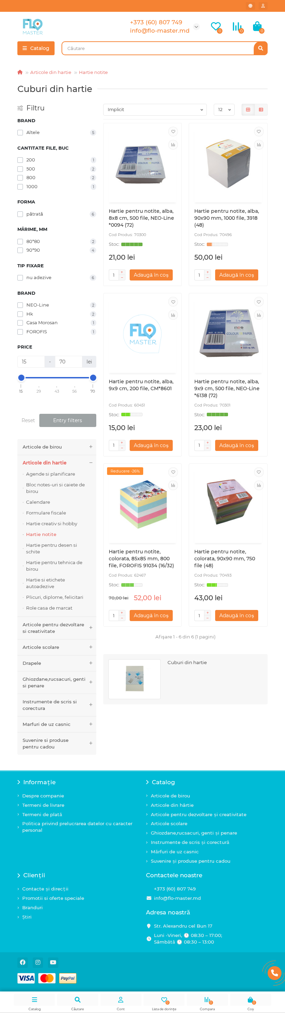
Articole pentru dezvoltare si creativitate (53, 628)
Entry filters (67, 420)
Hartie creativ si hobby (51, 523)
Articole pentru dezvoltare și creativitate (198, 814)
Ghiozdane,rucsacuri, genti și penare (194, 833)
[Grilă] (248, 110)
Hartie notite (93, 72)
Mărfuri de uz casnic (175, 851)
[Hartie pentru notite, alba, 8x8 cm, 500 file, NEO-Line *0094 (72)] (143, 163)
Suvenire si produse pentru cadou (45, 743)
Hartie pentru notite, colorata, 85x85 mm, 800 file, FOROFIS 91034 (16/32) (141, 559)
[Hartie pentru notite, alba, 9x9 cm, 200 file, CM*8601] (143, 334)
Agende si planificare (50, 474)
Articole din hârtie (172, 805)
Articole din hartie (50, 72)
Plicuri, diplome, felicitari (54, 597)
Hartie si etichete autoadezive (45, 583)
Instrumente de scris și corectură (190, 842)
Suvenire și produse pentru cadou (190, 861)
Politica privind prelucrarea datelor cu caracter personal (77, 827)
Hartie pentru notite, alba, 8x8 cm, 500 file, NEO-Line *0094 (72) (141, 218)
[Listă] (261, 110)
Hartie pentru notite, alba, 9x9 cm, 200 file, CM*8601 (141, 385)
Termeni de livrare (43, 805)
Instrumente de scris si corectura (50, 705)
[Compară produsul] (173, 145)
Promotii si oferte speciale (53, 898)
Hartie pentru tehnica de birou (54, 566)
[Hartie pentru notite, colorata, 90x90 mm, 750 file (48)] (228, 504)
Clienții (34, 875)
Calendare (38, 502)
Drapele (32, 663)
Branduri (32, 907)
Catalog (163, 782)
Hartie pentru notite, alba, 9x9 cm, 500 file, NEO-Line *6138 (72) (227, 388)
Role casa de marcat (49, 608)
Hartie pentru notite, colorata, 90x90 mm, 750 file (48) (224, 559)
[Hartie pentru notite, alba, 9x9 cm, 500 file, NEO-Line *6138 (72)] (228, 334)
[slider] (21, 378)
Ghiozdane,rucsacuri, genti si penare (54, 682)
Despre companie (43, 795)
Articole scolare (41, 647)
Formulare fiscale (46, 513)
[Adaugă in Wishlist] (173, 131)
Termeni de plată (42, 814)
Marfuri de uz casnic (47, 724)
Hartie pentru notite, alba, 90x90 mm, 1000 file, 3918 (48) (226, 218)
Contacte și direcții (45, 888)
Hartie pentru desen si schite (51, 548)
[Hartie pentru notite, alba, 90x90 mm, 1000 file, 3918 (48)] (228, 163)
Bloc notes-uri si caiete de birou (55, 488)
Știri (27, 917)
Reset (28, 420)
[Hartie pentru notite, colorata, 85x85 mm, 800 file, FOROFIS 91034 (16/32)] (143, 504)
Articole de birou (42, 447)
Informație (39, 782)
